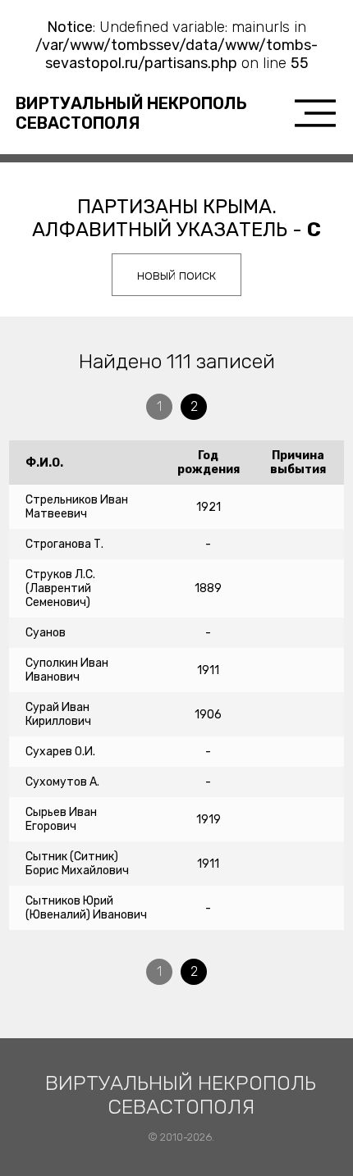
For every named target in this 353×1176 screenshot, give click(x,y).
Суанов (45, 633)
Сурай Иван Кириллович (58, 714)
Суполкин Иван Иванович (66, 670)
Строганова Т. (64, 544)
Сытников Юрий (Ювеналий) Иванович (86, 908)
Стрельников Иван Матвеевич (76, 507)
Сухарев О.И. (60, 752)
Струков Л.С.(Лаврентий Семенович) (60, 588)
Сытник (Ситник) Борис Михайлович (77, 863)
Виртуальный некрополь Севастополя (131, 113)
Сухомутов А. (62, 782)
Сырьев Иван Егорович (61, 819)
